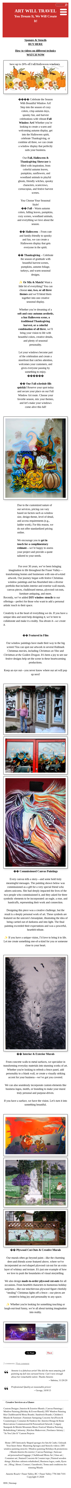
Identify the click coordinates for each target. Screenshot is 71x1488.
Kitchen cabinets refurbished (25, 1461)
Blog (11, 1464)
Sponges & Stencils (35, 40)
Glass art (58, 1455)
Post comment (22, 1363)
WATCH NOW (35, 54)
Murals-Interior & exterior (23, 1452)
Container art (11, 1458)
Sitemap (13, 1483)
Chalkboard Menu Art (42, 1455)
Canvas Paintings (44, 1452)
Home (8, 1443)
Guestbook (37, 1464)
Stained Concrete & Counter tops (34, 1458)
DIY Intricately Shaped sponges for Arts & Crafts (34, 1443)
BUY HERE (35, 44)
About (18, 1464)
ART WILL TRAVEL (35, 10)
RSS (5, 1483)
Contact (26, 1464)
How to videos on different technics (35, 50)
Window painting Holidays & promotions (48, 1449)
